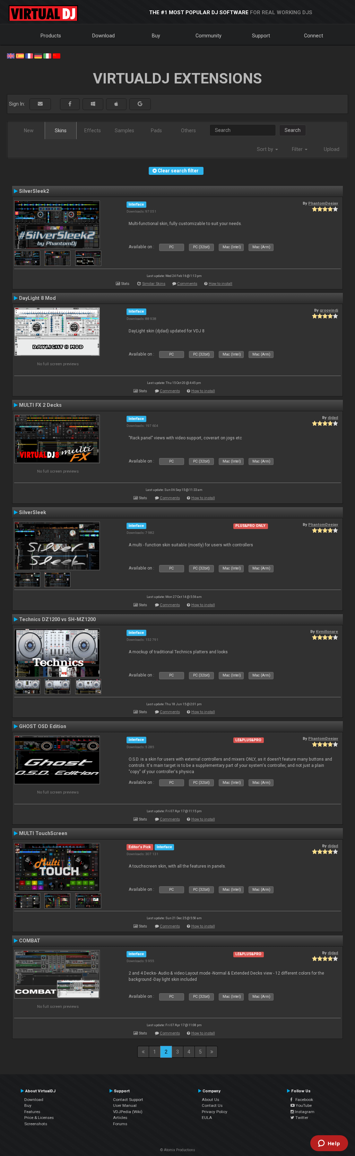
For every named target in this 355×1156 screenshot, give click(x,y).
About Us (210, 1099)
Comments (187, 283)
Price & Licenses (39, 1117)
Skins (61, 130)
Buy (156, 35)
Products (51, 35)
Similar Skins (153, 283)
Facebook (302, 1099)
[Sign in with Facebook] (70, 104)
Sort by (266, 149)
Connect (313, 35)
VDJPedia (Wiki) (127, 1111)
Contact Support (128, 1099)
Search (293, 130)
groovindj (329, 310)
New (29, 130)
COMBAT (29, 940)
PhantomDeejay (323, 203)
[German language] (38, 55)
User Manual (125, 1105)
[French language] (29, 55)
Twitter (301, 1117)
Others (188, 130)
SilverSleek (32, 512)
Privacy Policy (214, 1111)
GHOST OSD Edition (42, 726)
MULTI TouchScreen (43, 833)
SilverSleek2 (34, 191)
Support (261, 35)
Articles (120, 1117)
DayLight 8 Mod (37, 298)
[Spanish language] (20, 55)
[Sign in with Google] (140, 104)
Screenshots (35, 1123)
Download (103, 35)
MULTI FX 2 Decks (40, 405)
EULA (207, 1117)
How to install (220, 283)
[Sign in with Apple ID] (116, 104)
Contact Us (212, 1105)
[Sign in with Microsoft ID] (93, 104)
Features (32, 1111)
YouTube (303, 1105)
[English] (11, 55)
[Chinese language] (56, 55)
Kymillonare (327, 631)
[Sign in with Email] (40, 104)
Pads (156, 130)
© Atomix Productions (177, 1150)
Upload (331, 149)
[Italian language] (47, 55)
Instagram (304, 1111)
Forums (120, 1123)
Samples (124, 130)
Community (209, 35)
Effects (92, 130)
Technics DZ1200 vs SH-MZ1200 (57, 619)
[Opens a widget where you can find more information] (329, 1144)
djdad (333, 417)
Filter (298, 149)
